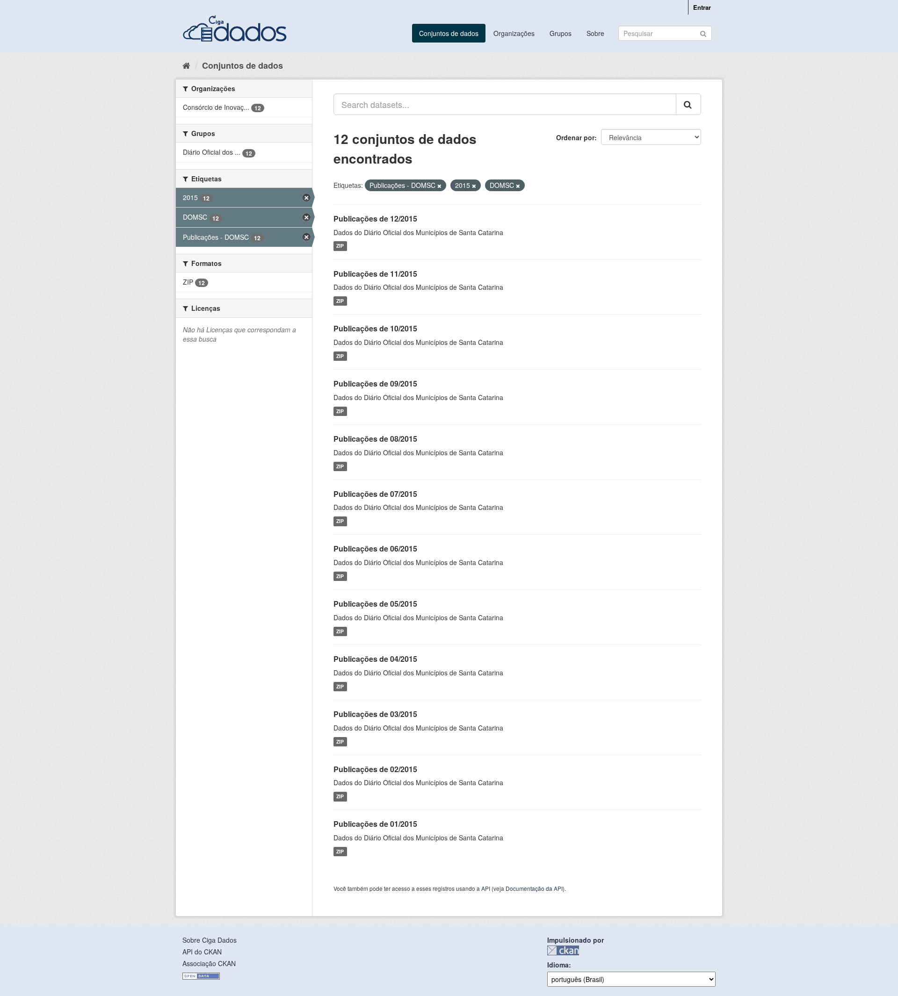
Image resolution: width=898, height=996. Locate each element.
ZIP (340, 246)
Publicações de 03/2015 (375, 714)
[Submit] (703, 32)
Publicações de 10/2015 (375, 328)
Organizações (514, 33)
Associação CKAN (209, 963)
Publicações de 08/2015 (375, 438)
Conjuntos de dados (448, 33)
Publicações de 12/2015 (375, 218)
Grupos (561, 33)
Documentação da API (534, 888)
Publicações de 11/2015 (375, 273)
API (485, 888)
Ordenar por (575, 137)
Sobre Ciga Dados (209, 940)
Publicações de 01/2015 (375, 823)
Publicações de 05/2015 (375, 603)
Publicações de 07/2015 (375, 493)
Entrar (702, 7)
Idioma (558, 964)
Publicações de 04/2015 (375, 658)
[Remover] (439, 185)
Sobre (595, 33)
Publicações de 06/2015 (375, 548)
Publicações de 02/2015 (375, 769)
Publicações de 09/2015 (375, 383)
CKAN (563, 950)
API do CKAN (202, 951)
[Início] (186, 65)
